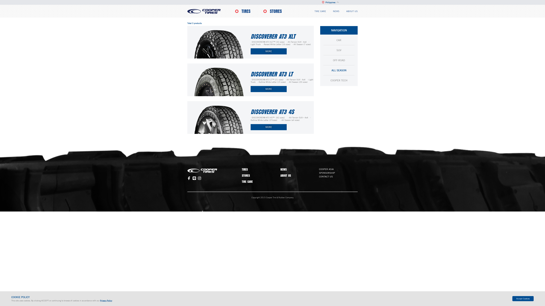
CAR (339, 40)
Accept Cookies (523, 298)
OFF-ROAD (339, 60)
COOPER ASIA (326, 169)
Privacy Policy (106, 300)
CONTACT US (326, 176)
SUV (339, 50)
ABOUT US (352, 11)
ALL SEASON (339, 70)
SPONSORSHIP (327, 172)
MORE (268, 51)
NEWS (336, 11)
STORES (276, 11)
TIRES (246, 11)
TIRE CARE (320, 11)
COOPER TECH (339, 80)
